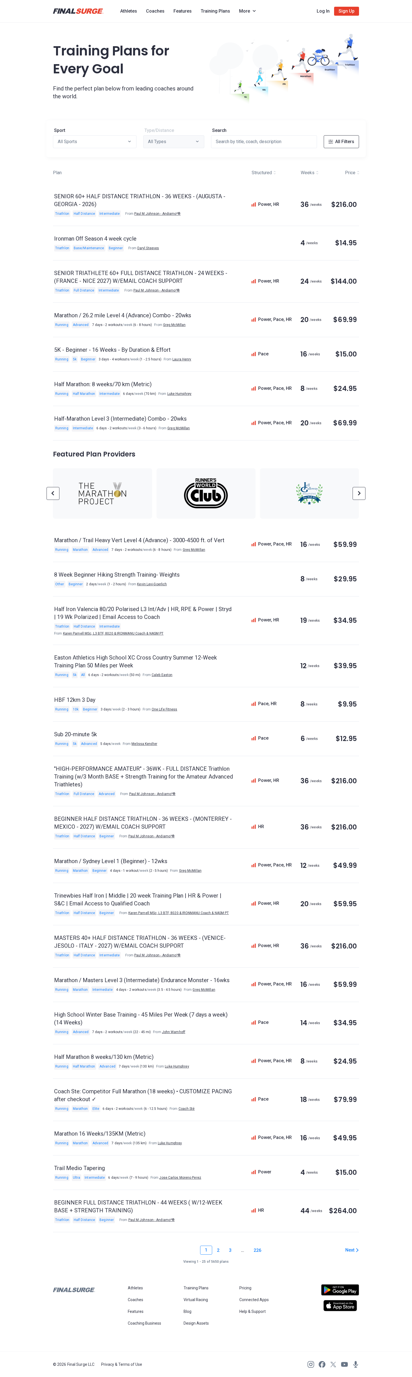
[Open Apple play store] (340, 1305)
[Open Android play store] (340, 1292)
